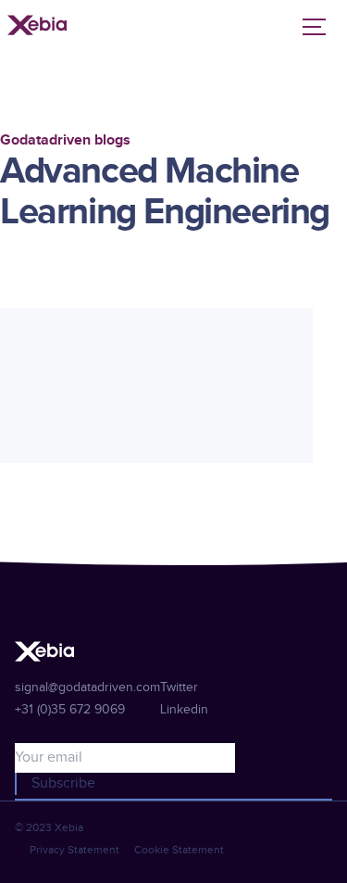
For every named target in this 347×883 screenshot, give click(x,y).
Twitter (179, 687)
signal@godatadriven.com (87, 687)
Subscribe (63, 783)
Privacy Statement (74, 849)
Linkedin (184, 709)
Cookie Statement (179, 849)
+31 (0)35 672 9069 (70, 709)
